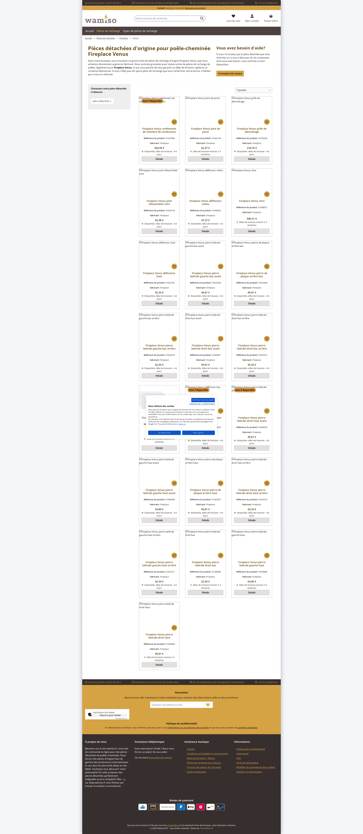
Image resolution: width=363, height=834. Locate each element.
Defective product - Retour (201, 758)
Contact (191, 749)
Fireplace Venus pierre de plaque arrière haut (205, 491)
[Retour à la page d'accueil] (100, 18)
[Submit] (208, 705)
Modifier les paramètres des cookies (255, 767)
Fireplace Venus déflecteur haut (159, 275)
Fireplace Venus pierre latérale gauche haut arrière (159, 564)
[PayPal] (181, 807)
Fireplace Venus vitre (252, 200)
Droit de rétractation (247, 762)
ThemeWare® (206, 828)
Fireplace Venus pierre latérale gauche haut (251, 564)
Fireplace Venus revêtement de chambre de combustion (159, 130)
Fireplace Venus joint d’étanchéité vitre (159, 202)
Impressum (242, 753)
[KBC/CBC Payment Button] (142, 807)
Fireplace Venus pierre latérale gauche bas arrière (159, 347)
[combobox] (166, 18)
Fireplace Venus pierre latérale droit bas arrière (252, 347)
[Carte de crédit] (220, 807)
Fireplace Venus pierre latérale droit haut (159, 636)
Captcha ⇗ (121, 718)
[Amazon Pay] (153, 807)
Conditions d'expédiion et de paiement (207, 753)
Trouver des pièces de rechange (204, 767)
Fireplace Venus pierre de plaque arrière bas (251, 275)
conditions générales (248, 727)
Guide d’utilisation (196, 771)
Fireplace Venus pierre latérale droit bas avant (205, 347)
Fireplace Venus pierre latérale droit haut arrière (251, 491)
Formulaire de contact (230, 73)
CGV (238, 758)
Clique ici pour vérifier (110, 715)
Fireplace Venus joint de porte (205, 130)
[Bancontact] (210, 807)
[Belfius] (201, 807)
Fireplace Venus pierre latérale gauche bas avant (205, 275)
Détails (159, 159)
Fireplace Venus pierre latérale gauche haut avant (159, 491)
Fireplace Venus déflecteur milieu (205, 202)
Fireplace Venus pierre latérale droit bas (205, 564)
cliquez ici (182, 424)
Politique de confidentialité (250, 749)
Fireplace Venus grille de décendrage (252, 130)
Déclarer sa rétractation (249, 771)
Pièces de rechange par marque (204, 762)
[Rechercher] (202, 18)
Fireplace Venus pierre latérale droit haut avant (252, 419)
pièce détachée (101, 101)
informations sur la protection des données (188, 727)
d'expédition (173, 825)
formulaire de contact (195, 8)
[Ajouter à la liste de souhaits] (174, 122)
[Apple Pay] (191, 807)
